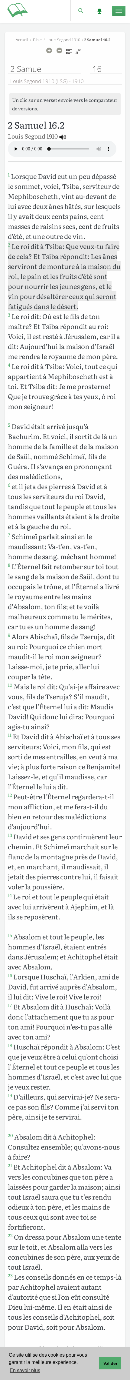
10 (10, 685)
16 (10, 975)
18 (10, 1045)
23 (10, 1275)
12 (10, 795)
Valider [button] (110, 1363)
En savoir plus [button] (25, 1370)
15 (10, 935)
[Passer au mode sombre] (99, 10)
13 (10, 835)
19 (10, 1095)
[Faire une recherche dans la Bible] (80, 10)
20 (10, 1135)
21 (10, 1165)
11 (9, 735)
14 (10, 895)
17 (10, 1005)
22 (10, 1235)
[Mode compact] (78, 53)
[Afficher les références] (68, 53)
